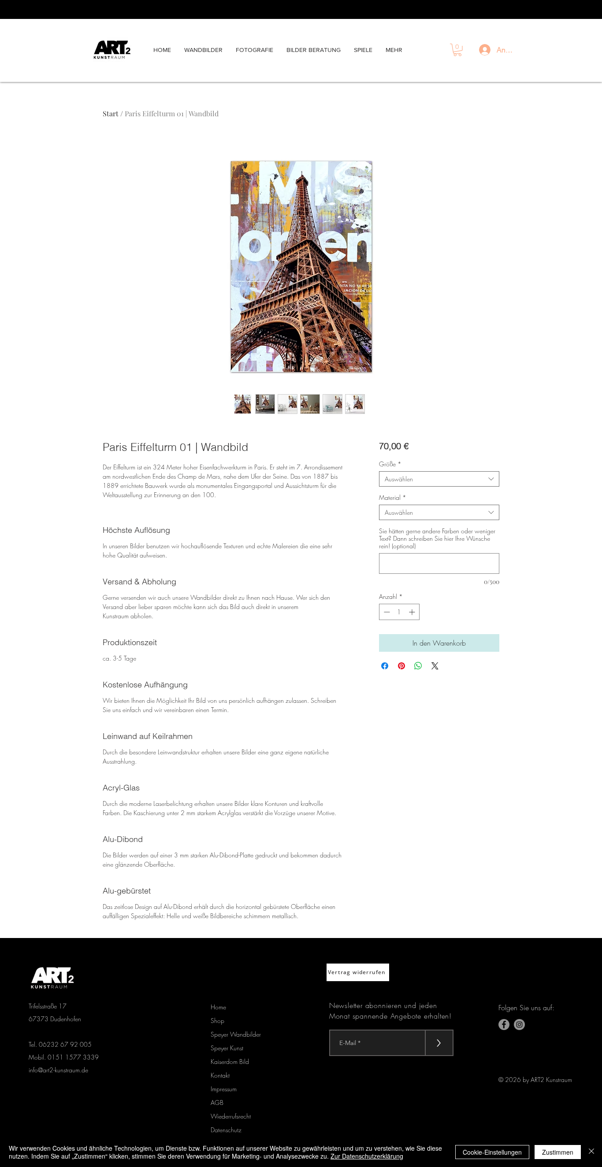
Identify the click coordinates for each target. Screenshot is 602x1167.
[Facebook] (503, 1024)
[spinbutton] (399, 612)
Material (392, 497)
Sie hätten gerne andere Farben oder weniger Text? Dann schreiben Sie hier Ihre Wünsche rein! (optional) (437, 538)
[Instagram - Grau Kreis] (519, 1024)
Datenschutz (226, 1130)
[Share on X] (435, 666)
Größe (390, 464)
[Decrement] (385, 612)
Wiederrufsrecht (231, 1116)
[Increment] (412, 612)
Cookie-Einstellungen (492, 1152)
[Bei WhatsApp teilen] (418, 666)
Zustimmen (557, 1152)
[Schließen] (591, 1152)
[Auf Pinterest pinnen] (401, 666)
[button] (457, 50)
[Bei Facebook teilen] (384, 666)
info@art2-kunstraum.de (58, 1070)
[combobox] (439, 479)
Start (111, 113)
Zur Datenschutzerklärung (367, 1156)
